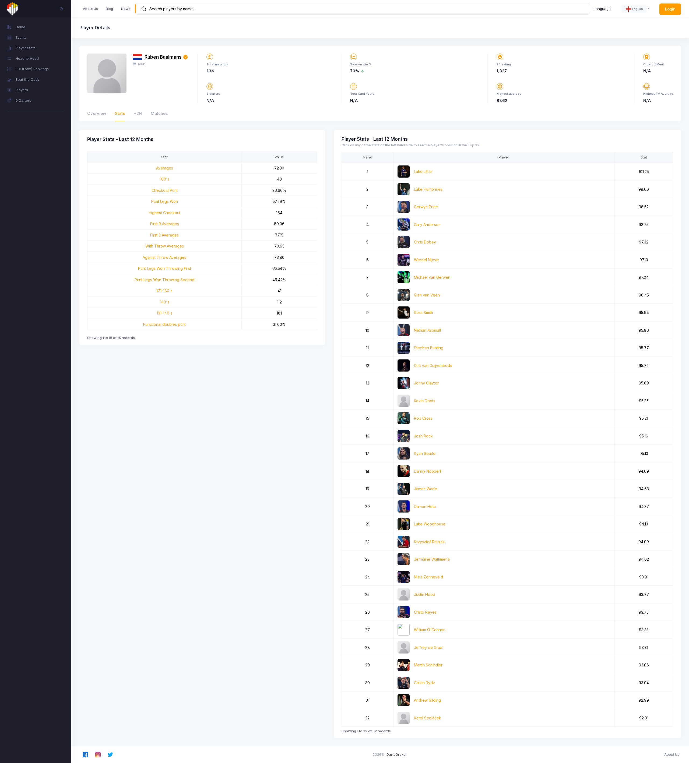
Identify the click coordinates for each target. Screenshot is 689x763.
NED (142, 64)
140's (164, 302)
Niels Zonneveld (428, 577)
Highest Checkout (164, 212)
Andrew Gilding (427, 700)
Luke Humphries (428, 189)
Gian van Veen (427, 295)
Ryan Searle (424, 453)
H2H (137, 113)
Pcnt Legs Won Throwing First (164, 268)
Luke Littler (423, 171)
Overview (96, 113)
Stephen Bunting (428, 347)
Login (670, 9)
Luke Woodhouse (429, 524)
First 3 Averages (164, 235)
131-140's (165, 313)
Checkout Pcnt (165, 190)
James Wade (425, 488)
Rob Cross (423, 418)
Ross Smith (423, 312)
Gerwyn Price (426, 206)
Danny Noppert (427, 471)
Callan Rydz (424, 682)
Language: (602, 8)
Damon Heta (425, 506)
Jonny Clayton (427, 383)
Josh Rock (423, 436)
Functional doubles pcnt (164, 324)
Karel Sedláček (427, 718)
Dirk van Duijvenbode (433, 365)
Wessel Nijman (427, 259)
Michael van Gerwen (432, 277)
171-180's (164, 290)
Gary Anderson (427, 224)
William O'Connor (429, 629)
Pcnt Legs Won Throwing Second (164, 279)
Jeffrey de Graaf (429, 647)
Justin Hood (424, 594)
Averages (164, 168)
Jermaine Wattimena (432, 559)
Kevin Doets (424, 400)
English (637, 9)
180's (164, 179)
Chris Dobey (425, 242)
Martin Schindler (428, 665)
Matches (159, 113)
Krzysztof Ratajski (429, 541)
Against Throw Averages (164, 257)
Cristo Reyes (425, 612)
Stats (120, 113)
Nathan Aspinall (427, 330)
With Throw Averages (164, 246)
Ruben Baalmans (163, 57)
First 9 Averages (164, 223)
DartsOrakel (396, 754)
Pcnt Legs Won (164, 201)
